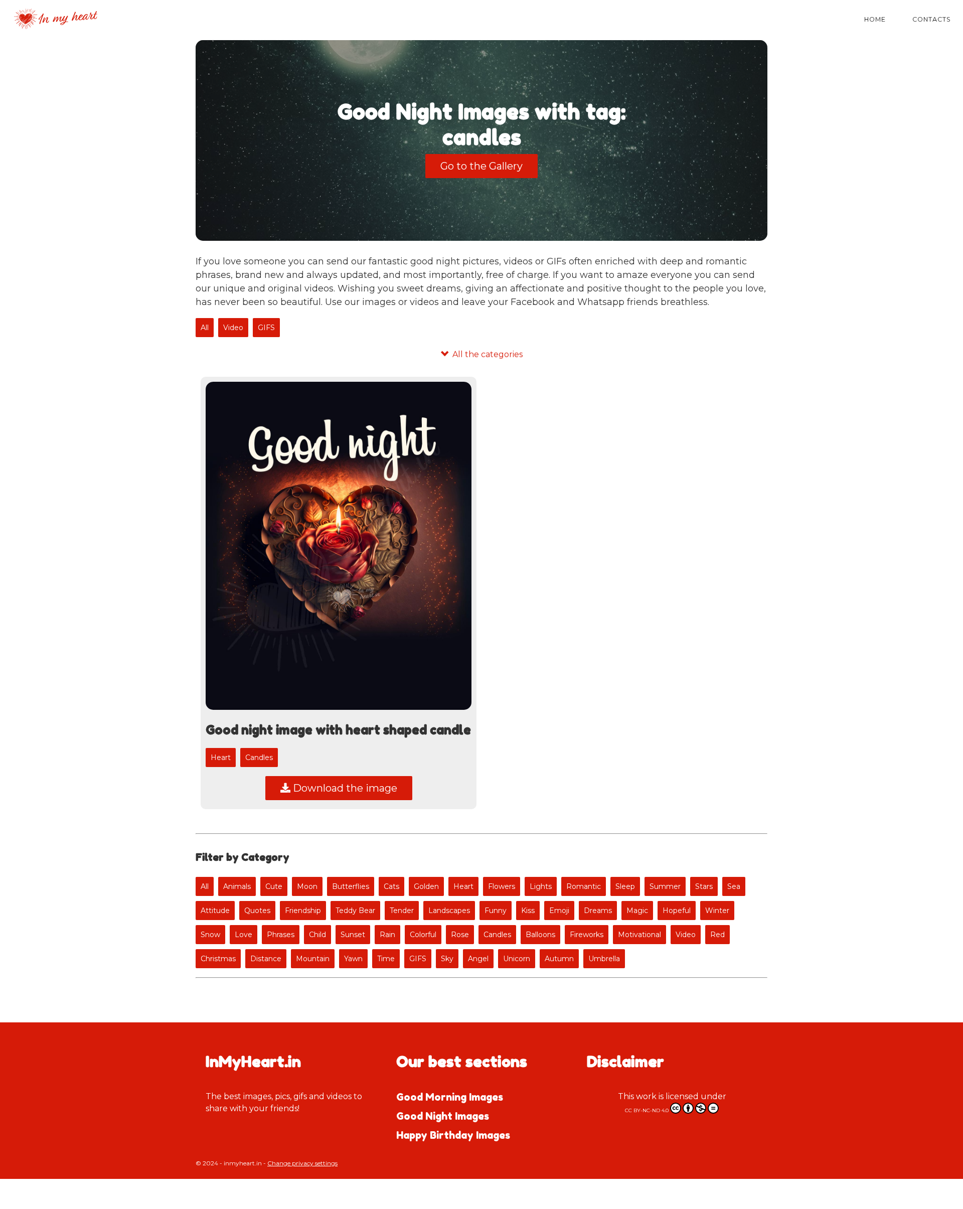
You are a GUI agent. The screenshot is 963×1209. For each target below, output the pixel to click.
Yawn (353, 958)
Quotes (257, 910)
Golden (426, 886)
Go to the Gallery (481, 166)
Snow (210, 934)
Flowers (501, 886)
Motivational (639, 934)
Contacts (931, 19)
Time (386, 958)
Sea (733, 886)
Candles (259, 757)
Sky (447, 958)
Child (317, 934)
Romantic (583, 886)
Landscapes (449, 910)
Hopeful (677, 910)
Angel (478, 958)
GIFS (266, 327)
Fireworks (586, 934)
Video (233, 327)
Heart (221, 757)
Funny (496, 910)
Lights (541, 886)
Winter (717, 910)
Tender (402, 910)
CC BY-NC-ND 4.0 (647, 1110)
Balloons (540, 934)
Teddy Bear (355, 910)
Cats (391, 886)
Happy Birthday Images (453, 1135)
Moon (307, 886)
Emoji (559, 910)
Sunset (353, 934)
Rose (460, 934)
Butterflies (350, 886)
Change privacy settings (302, 1163)
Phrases (280, 934)
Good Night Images (442, 1116)
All (205, 327)
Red (717, 934)
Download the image (343, 788)
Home (875, 19)
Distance (265, 958)
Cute (273, 886)
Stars (704, 886)
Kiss (528, 910)
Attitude (215, 910)
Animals (237, 886)
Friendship (303, 910)
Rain (387, 934)
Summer (665, 886)
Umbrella (604, 958)
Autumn (559, 958)
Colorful (423, 934)
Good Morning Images (449, 1097)
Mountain (313, 958)
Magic (637, 910)
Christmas (218, 958)
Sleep (625, 886)
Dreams (598, 910)
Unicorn (516, 958)
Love (243, 934)
